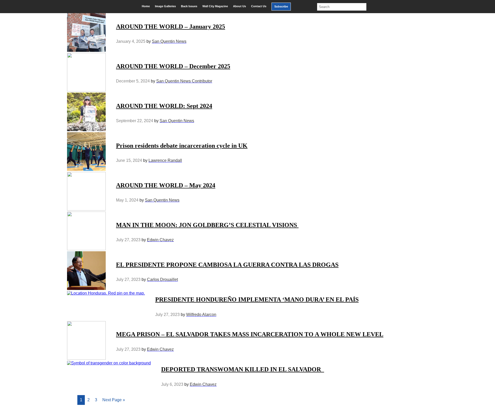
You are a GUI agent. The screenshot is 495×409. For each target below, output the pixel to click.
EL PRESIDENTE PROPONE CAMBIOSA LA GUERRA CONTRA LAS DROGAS (227, 264)
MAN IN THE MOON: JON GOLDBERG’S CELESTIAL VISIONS (207, 225)
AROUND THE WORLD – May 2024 (165, 185)
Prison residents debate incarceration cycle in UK (182, 145)
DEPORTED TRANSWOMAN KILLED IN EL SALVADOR (242, 369)
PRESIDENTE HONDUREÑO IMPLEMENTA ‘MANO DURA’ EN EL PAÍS (257, 299)
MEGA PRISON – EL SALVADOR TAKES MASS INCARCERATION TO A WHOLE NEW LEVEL (249, 334)
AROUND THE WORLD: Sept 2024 (164, 106)
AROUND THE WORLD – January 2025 (170, 26)
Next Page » (113, 400)
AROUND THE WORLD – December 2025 (173, 66)
